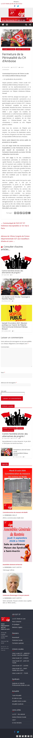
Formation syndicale (18, 643)
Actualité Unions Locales (19, 701)
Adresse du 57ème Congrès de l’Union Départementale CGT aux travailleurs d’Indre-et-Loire (15, 238)
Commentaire (5, 347)
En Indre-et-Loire (17, 698)
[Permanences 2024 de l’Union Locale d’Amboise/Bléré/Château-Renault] (6, 449)
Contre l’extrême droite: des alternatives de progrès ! (12, 272)
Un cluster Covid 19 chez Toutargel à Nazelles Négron (16, 298)
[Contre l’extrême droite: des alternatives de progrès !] (16, 253)
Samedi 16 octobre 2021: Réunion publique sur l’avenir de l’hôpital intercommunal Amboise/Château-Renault (15, 326)
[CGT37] (3, 25)
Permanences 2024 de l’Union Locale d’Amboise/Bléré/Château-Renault (21, 452)
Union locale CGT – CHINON (20, 658)
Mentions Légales (17, 627)
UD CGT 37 (15, 67)
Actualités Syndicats (17, 704)
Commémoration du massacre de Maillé (15, 512)
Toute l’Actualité (16, 695)
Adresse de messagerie (9, 382)
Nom (3, 372)
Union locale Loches (8, 430)
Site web (3, 391)
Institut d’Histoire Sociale (19, 717)
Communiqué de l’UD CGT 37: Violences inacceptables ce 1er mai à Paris (15, 225)
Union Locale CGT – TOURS (20, 673)
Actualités (20, 428)
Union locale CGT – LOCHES (20, 665)
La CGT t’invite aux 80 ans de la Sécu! (11, 3)
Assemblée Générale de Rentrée (12, 564)
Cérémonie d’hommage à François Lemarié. (16, 595)
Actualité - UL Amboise (8, 49)
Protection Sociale (17, 640)
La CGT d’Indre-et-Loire (18, 619)
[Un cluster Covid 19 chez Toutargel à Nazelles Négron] (16, 280)
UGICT (14, 720)
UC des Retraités (17, 723)
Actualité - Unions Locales (23, 49)
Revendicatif (15, 637)
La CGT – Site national (18, 714)
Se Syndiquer (15, 624)
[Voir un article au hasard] (30, 24)
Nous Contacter (16, 621)
